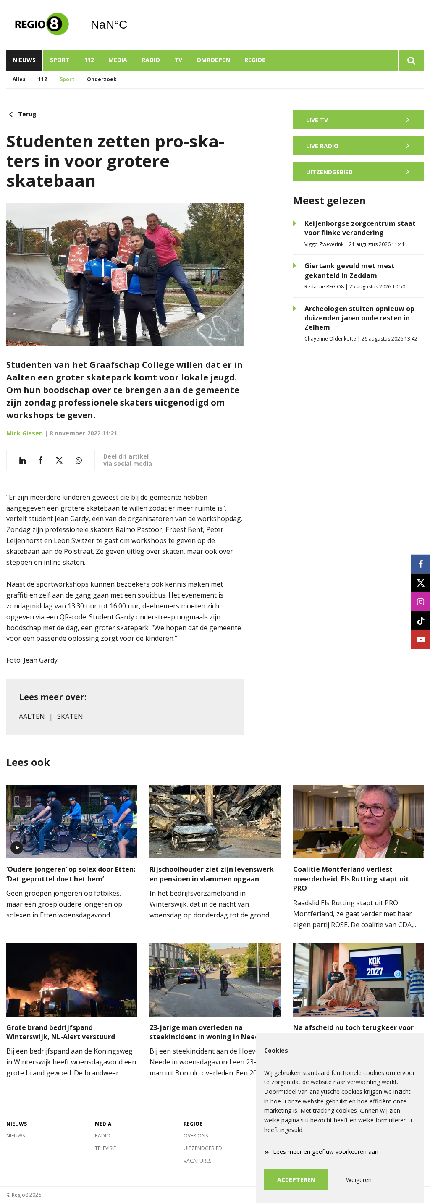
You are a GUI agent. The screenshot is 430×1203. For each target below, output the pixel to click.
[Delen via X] (59, 460)
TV (178, 60)
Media (117, 60)
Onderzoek (102, 79)
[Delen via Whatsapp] (78, 460)
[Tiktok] (420, 620)
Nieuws (24, 60)
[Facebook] (420, 563)
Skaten (70, 716)
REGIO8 (254, 60)
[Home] (42, 24)
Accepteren (296, 1180)
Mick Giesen (24, 433)
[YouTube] (420, 639)
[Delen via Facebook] (40, 460)
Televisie (105, 1148)
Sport (60, 60)
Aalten (32, 716)
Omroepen (213, 60)
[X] (420, 582)
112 (89, 60)
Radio (151, 60)
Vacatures (197, 1160)
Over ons (196, 1135)
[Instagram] (420, 601)
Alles (19, 79)
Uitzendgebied (203, 1148)
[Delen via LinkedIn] (22, 460)
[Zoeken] (411, 60)
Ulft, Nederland (130, 24)
